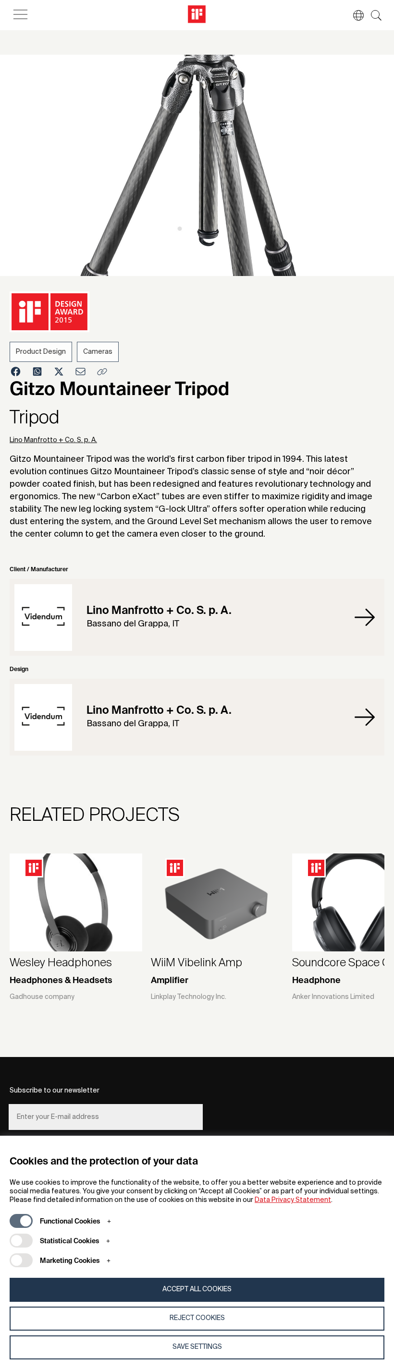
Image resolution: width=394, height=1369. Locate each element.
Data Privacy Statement (293, 1200)
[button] (354, 15)
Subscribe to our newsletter (54, 1090)
